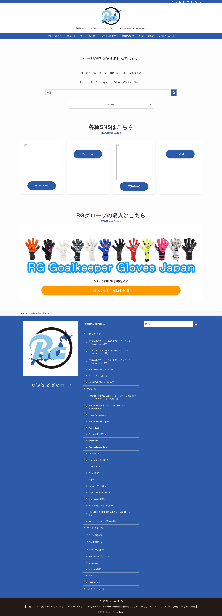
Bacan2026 (94, 454)
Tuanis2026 (94, 466)
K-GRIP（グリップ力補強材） (103, 521)
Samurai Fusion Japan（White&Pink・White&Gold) (107, 407)
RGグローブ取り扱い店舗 (101, 369)
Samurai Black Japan (99, 421)
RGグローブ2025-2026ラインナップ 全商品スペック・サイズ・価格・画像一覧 (112, 397)
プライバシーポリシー (99, 376)
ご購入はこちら (95, 334)
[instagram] (180, 1)
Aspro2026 (94, 441)
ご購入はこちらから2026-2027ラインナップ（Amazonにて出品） (110, 342)
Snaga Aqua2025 (97, 499)
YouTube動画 (95, 569)
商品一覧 (92, 389)
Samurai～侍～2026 (98, 460)
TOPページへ (111, 104)
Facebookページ (97, 582)
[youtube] (188, 1)
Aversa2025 (94, 473)
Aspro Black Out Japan (100, 492)
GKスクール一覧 (96, 589)
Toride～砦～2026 (97, 434)
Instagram (93, 563)
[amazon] (192, 1)
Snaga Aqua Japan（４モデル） (104, 505)
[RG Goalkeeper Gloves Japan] (111, 16)
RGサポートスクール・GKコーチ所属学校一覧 (108, 606)
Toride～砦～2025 (97, 486)
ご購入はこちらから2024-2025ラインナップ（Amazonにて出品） (110, 361)
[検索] (200, 1)
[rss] (196, 1)
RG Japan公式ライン (99, 556)
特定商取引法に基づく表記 (101, 382)
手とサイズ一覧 (95, 528)
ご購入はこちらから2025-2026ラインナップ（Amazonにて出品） (110, 352)
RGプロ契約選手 (96, 535)
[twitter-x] (176, 1)
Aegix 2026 (94, 428)
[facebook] (172, 1)
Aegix (91, 479)
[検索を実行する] (174, 92)
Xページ (92, 576)
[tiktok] (184, 1)
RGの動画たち (95, 542)
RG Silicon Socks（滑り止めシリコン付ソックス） (110, 513)
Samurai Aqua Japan (99, 447)
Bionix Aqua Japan (97, 415)
